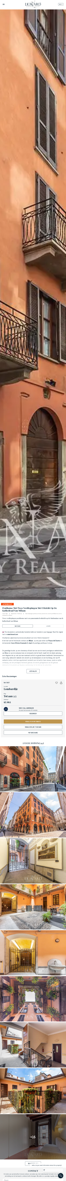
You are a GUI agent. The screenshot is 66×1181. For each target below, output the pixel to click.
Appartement (14, 613)
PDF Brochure (33, 733)
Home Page (5, 613)
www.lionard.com (12, 634)
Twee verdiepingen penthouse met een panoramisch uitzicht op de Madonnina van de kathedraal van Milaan (32, 614)
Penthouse (19, 613)
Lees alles (33, 671)
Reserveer (33, 713)
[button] (56, 682)
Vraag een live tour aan (33, 727)
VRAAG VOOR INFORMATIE (33, 721)
